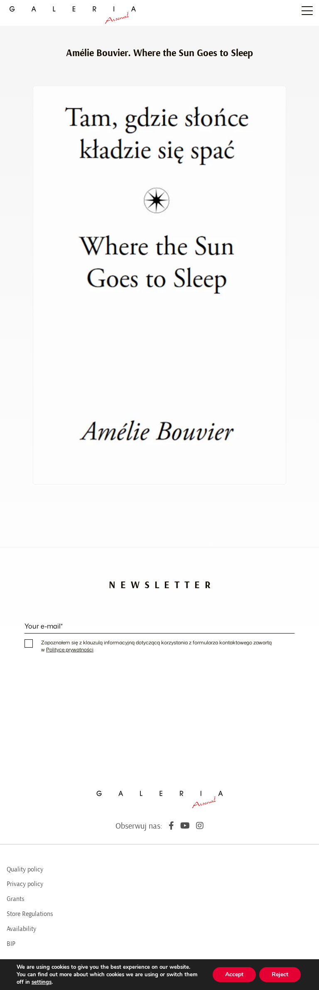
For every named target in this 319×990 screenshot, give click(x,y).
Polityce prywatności (69, 649)
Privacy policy (25, 884)
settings (42, 982)
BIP (11, 943)
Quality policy (25, 869)
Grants (16, 899)
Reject (280, 974)
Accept (234, 974)
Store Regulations (30, 914)
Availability (21, 929)
